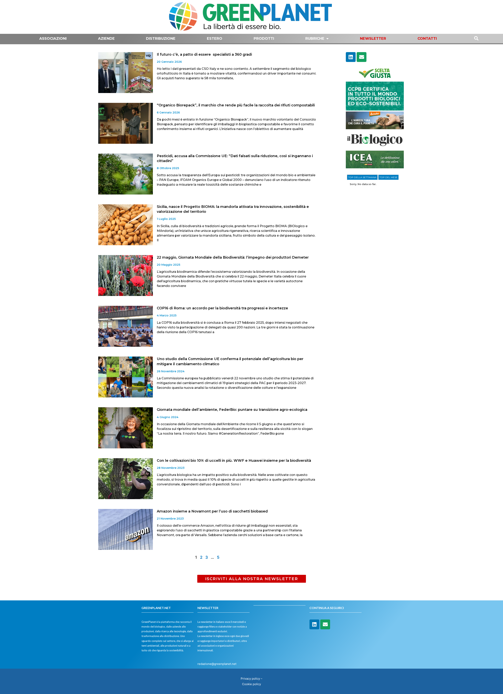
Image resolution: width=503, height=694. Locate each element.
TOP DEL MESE (388, 177)
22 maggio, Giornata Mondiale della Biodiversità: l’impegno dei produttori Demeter (233, 257)
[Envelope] (361, 57)
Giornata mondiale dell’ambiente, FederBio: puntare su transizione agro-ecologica (232, 409)
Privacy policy (250, 678)
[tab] (362, 177)
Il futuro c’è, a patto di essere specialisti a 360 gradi (204, 54)
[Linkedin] (351, 57)
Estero (214, 38)
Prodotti (264, 38)
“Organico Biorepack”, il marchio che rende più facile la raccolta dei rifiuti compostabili (236, 105)
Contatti (427, 38)
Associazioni (53, 38)
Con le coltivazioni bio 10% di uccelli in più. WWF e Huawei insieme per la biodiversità (234, 460)
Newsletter (373, 38)
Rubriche (314, 38)
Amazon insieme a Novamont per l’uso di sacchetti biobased (212, 511)
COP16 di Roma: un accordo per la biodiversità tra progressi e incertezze (222, 308)
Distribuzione (160, 38)
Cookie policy (251, 684)
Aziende (106, 38)
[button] (251, 579)
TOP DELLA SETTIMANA (362, 177)
